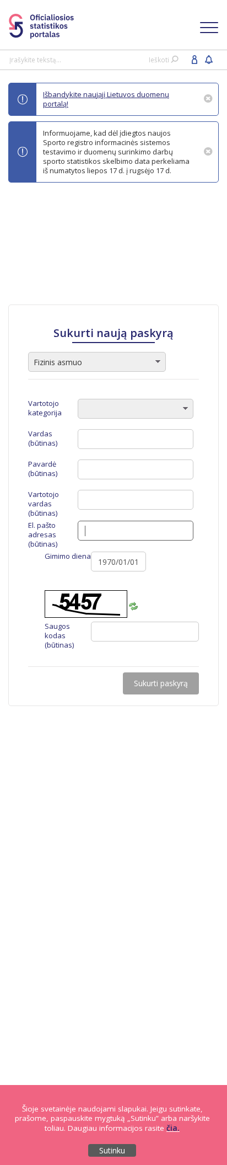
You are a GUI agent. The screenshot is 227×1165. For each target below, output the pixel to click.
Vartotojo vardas (43, 504)
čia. (173, 1128)
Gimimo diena (68, 556)
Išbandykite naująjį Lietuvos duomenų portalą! (106, 99)
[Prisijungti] (194, 59)
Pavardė (42, 468)
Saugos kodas (59, 636)
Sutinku (112, 1150)
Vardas (42, 438)
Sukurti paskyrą (161, 683)
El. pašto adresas (42, 535)
